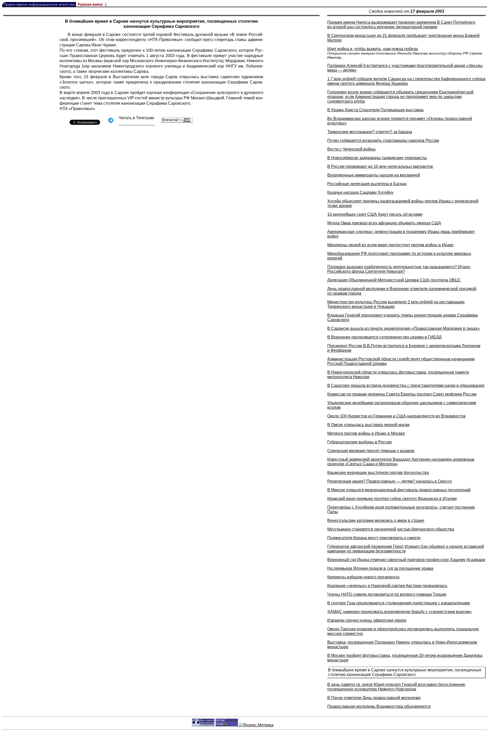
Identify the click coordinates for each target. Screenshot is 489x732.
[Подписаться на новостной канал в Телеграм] (137, 123)
